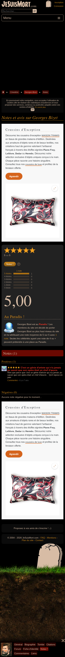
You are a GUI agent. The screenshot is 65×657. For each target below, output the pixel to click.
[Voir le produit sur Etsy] (32, 211)
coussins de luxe (33, 164)
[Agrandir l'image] (55, 188)
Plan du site (27, 540)
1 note (19, 271)
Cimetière (14, 92)
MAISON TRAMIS (50, 135)
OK (32, 110)
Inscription (59, 2)
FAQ (43, 537)
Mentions (51, 537)
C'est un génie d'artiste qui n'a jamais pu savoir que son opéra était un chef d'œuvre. (34, 368)
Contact (39, 540)
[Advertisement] (32, 55)
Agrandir (14, 176)
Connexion (58, 6)
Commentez (12, 380)
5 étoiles (8, 273)
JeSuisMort (16, 4)
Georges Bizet (31, 92)
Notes (45, 92)
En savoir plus (40, 107)
